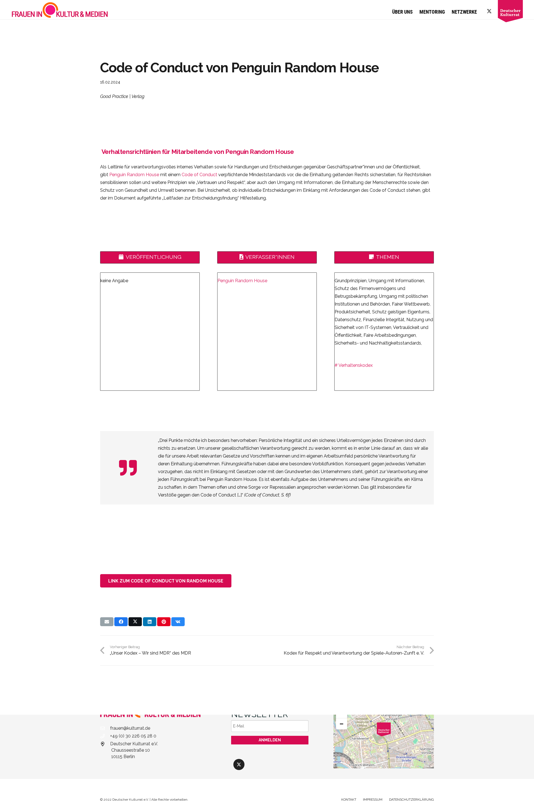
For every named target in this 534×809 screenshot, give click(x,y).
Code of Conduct (199, 174)
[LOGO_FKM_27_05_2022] (59, 10)
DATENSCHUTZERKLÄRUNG (411, 799)
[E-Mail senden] (106, 621)
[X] (489, 11)
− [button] (341, 723)
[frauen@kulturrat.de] (105, 728)
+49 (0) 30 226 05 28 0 (133, 736)
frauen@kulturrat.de (130, 728)
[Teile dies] (121, 621)
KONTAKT (348, 799)
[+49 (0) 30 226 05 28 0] (105, 736)
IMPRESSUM (372, 799)
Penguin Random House (133, 174)
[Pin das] (163, 621)
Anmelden (270, 740)
